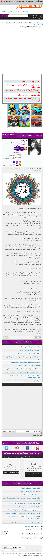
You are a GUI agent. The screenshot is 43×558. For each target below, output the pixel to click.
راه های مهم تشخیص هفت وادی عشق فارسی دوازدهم (23, 372)
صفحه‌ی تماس (38, 550)
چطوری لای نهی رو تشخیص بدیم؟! (29, 365)
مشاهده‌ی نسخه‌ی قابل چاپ (32, 526)
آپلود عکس (17, 11)
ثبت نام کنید (8, 329)
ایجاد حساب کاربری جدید (34, 475)
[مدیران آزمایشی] (17, 165)
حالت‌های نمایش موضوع (8, 134)
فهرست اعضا (6, 11)
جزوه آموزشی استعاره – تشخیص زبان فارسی (26, 380)
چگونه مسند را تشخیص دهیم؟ (30, 347)
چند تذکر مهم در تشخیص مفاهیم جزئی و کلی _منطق (23, 369)
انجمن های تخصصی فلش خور (34, 22)
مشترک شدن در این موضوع (33, 529)
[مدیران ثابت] (19, 165)
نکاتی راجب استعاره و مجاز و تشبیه (29, 353)
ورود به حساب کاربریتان (11, 472)
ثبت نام (31, 18)
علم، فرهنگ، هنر (20, 22)
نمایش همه (21, 443)
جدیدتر (35, 435)
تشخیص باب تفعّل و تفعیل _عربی (30, 350)
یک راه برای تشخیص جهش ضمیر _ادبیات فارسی (25, 362)
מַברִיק (36, 170)
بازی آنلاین (25, 11)
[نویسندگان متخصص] (14, 165)
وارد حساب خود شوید (34, 331)
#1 (40, 168)
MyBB (25, 555)
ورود (38, 18)
